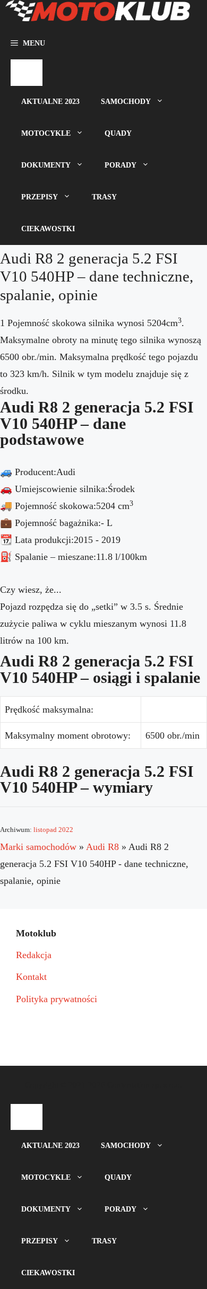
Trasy (104, 197)
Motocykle (46, 133)
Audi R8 (102, 846)
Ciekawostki (48, 229)
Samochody (126, 102)
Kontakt (31, 976)
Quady (118, 133)
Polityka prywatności (56, 999)
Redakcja (33, 955)
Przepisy (39, 197)
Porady (120, 165)
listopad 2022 (53, 830)
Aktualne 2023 (50, 102)
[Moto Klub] (97, 14)
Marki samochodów (38, 846)
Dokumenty (46, 165)
